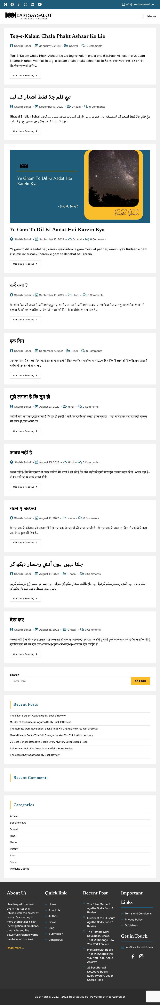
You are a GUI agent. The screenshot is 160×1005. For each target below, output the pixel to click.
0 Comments (94, 46)
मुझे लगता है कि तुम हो (30, 397)
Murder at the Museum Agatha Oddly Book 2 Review (40, 722)
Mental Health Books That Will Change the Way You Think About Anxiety (51, 735)
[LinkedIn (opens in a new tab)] (32, 4)
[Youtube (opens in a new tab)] (40, 4)
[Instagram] (141, 957)
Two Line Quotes (19, 868)
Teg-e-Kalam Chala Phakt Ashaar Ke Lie (57, 36)
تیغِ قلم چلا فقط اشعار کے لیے (40, 97)
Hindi (76, 295)
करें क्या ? (19, 285)
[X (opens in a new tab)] (6, 4)
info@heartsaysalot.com (140, 4)
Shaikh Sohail (22, 46)
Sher (12, 855)
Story (13, 862)
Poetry (14, 848)
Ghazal (73, 46)
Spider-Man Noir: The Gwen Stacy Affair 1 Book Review (41, 748)
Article (14, 816)
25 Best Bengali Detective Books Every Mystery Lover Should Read (49, 741)
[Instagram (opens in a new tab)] (25, 4)
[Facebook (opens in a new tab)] (12, 4)
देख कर (17, 620)
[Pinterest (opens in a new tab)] (19, 4)
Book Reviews (18, 822)
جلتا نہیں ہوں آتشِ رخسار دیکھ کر (46, 564)
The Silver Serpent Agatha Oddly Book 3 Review (38, 715)
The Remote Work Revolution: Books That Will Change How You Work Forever (54, 728)
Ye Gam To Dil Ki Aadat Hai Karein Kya (57, 230)
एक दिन (17, 341)
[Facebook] (133, 957)
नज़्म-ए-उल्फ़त (23, 508)
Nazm (71, 518)
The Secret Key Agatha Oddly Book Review (35, 754)
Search (14, 674)
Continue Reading (27, 74)
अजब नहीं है (21, 453)
